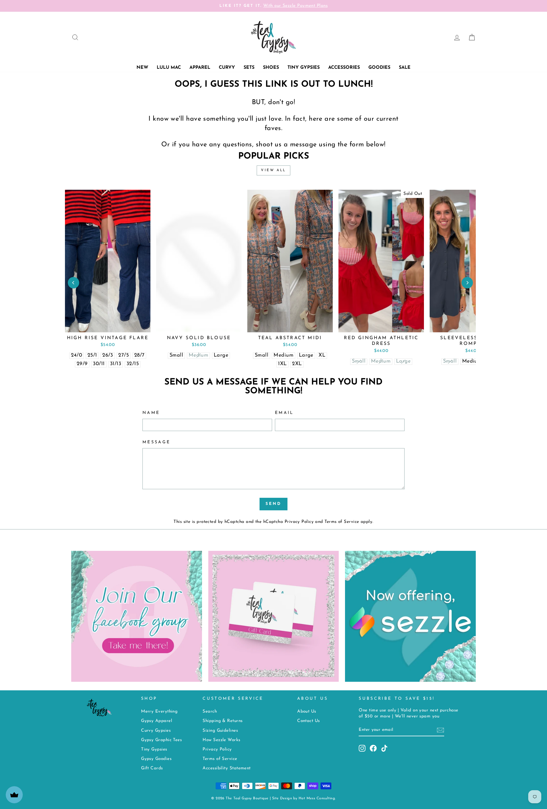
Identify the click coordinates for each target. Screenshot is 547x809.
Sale (405, 67)
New (142, 67)
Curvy (227, 67)
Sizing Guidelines (220, 731)
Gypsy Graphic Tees (161, 740)
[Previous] (73, 282)
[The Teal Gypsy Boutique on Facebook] (373, 748)
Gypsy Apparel (156, 721)
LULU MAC (169, 67)
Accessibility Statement (226, 768)
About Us (306, 711)
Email (284, 413)
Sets (249, 67)
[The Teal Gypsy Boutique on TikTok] (384, 748)
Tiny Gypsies (303, 67)
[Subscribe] (440, 730)
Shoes (271, 67)
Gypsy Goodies (156, 759)
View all (273, 170)
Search (210, 711)
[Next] (467, 282)
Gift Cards (152, 768)
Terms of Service (341, 522)
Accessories (344, 67)
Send (274, 504)
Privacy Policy (299, 522)
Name (151, 413)
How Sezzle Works (221, 740)
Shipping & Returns (222, 721)
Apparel (199, 67)
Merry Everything (159, 711)
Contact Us (308, 721)
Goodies (379, 67)
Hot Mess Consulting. (317, 798)
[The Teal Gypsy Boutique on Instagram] (362, 748)
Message (156, 442)
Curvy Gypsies (156, 731)
